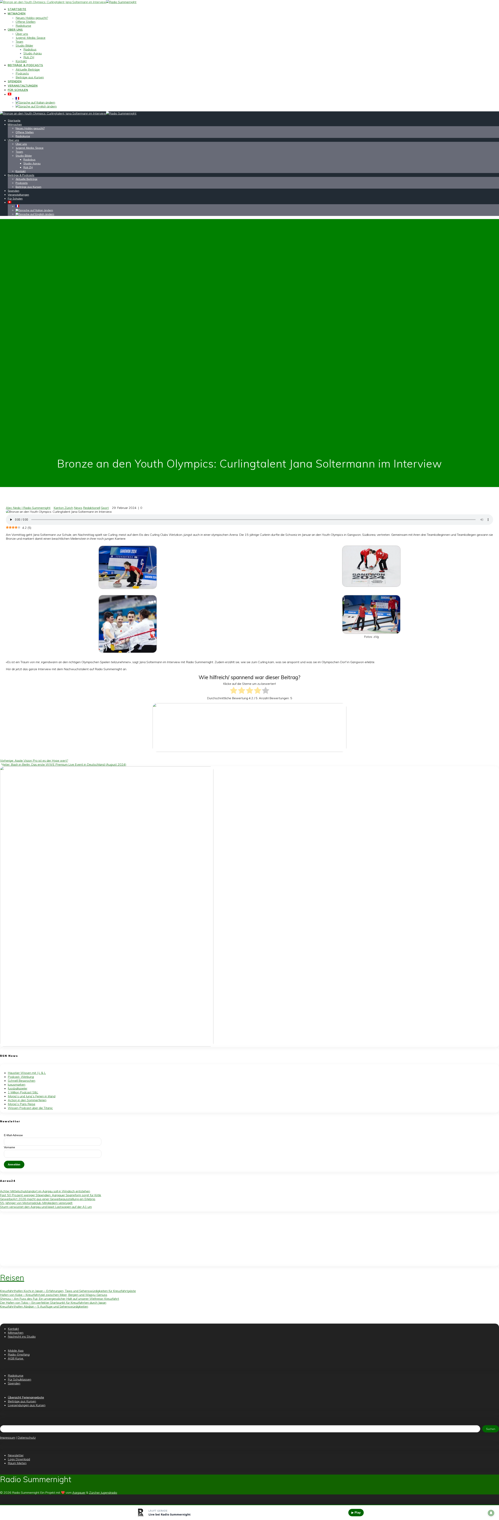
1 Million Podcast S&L (23, 1092)
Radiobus (29, 49)
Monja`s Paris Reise (21, 1104)
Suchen (490, 1428)
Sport (105, 508)
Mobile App (16, 1350)
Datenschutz (27, 1437)
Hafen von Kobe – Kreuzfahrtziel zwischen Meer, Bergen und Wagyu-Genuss (53, 1295)
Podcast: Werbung (21, 1077)
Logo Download (19, 1459)
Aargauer (78, 1492)
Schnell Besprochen (21, 1081)
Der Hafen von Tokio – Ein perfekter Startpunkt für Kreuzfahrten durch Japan (53, 1302)
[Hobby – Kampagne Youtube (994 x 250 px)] (249, 751)
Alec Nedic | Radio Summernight (28, 508)
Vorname (9, 1147)
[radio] (233, 691)
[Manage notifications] (491, 1513)
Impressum (7, 1437)
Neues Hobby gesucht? (32, 18)
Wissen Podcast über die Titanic (30, 1108)
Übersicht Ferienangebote (26, 1397)
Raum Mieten (17, 1463)
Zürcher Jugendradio (103, 1492)
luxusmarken (16, 1084)
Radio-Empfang (19, 1354)
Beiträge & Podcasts (25, 65)
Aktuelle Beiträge (28, 69)
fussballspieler (17, 1088)
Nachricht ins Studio (22, 1336)
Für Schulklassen (19, 1379)
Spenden (15, 81)
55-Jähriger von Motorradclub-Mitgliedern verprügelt (36, 1203)
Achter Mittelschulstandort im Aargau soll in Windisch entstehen (45, 1191)
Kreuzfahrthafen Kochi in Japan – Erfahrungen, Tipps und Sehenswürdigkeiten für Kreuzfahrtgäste (68, 1291)
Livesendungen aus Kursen (26, 1405)
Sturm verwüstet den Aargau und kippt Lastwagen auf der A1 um (46, 1207)
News (78, 508)
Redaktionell (91, 508)
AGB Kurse (16, 1358)
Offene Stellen (25, 22)
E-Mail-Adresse (13, 1135)
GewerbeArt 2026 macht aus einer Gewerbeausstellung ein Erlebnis (47, 1199)
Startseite (17, 9)
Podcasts (22, 73)
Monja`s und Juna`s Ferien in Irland (31, 1096)
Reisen (12, 1277)
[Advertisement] (117, 1239)
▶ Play (356, 1512)
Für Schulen (18, 90)
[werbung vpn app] (106, 1045)
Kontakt (21, 61)
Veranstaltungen (23, 85)
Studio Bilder (24, 45)
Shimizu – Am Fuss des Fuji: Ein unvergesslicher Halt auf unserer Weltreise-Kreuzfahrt (59, 1299)
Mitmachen (17, 13)
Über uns (15, 29)
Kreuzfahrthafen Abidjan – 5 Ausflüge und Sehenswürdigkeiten (44, 1306)
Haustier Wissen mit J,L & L (27, 1073)
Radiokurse (23, 26)
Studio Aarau (32, 53)
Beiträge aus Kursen (30, 77)
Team (19, 41)
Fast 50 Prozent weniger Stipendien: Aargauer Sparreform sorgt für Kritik (50, 1195)
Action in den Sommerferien (27, 1100)
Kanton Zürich (63, 508)
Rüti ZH (28, 57)
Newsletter (16, 1455)
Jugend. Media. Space (30, 38)
